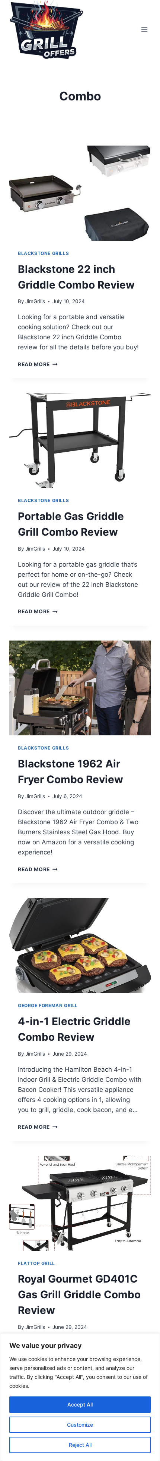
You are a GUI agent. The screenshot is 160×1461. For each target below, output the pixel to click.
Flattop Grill (36, 1263)
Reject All (80, 1445)
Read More (38, 364)
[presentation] (80, 193)
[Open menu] (144, 29)
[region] (80, 1397)
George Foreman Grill (48, 1005)
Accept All (80, 1404)
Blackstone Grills (43, 253)
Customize (80, 1424)
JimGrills (35, 301)
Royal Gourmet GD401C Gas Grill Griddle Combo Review (79, 1294)
